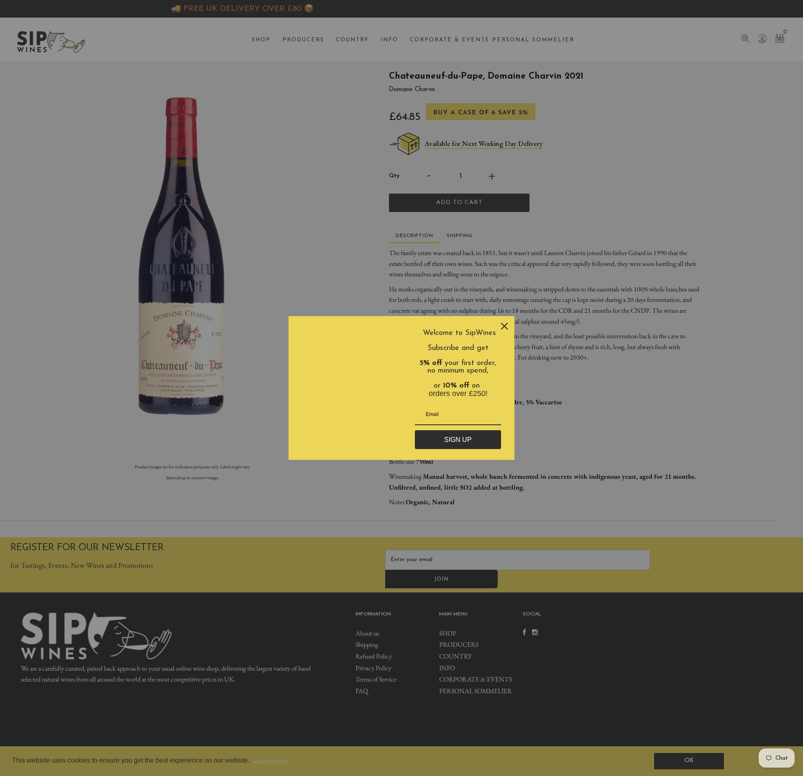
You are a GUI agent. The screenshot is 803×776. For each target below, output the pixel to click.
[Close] (504, 326)
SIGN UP (458, 439)
